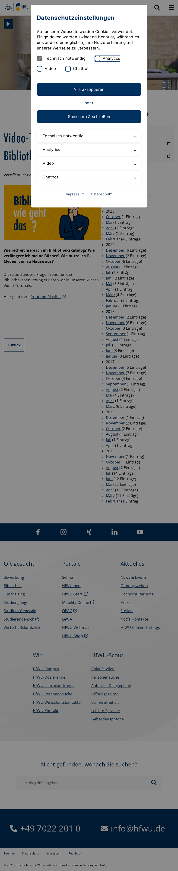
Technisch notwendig (65, 58)
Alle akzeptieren (88, 89)
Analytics (111, 58)
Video (50, 68)
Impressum (75, 194)
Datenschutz (101, 194)
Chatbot (81, 68)
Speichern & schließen (89, 116)
